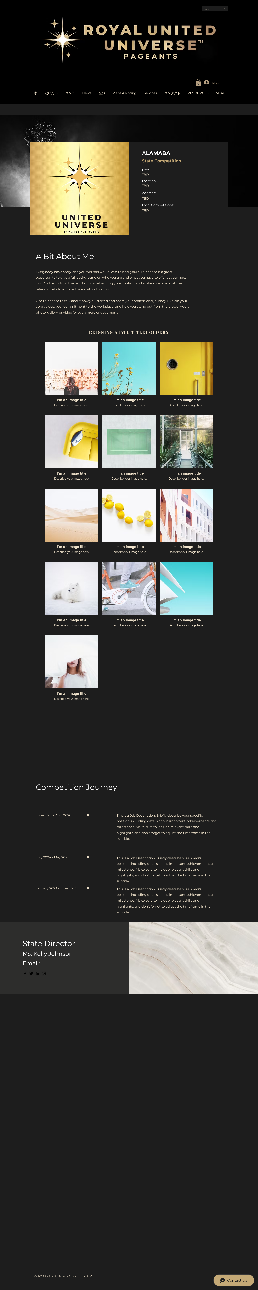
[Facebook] (25, 973)
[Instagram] (43, 973)
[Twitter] (31, 973)
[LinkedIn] (37, 973)
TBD (145, 186)
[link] (198, 82)
